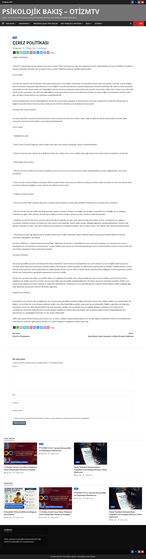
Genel (14, 37)
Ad (14, 395)
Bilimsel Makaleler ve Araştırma (19, 462)
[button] (3, 23)
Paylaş (52, 53)
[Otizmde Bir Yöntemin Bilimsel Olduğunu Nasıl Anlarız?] (20, 498)
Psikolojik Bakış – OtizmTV (50, 11)
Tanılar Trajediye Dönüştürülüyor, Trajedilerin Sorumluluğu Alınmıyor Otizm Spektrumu (90, 469)
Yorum (15, 366)
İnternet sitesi (17, 410)
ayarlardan (77, 556)
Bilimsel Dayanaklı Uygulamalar (14, 506)
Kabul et (102, 555)
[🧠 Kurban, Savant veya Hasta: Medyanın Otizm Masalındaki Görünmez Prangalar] (20, 454)
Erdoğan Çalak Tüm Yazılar (45, 23)
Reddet (114, 555)
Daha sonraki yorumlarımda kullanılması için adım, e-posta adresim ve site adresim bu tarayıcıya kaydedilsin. (52, 418)
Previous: (21, 335)
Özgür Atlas (17, 48)
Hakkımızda (24, 23)
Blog (88, 23)
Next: (110, 335)
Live (141, 23)
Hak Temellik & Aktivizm (71, 23)
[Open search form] (130, 23)
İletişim (98, 23)
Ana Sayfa (10, 23)
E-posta (16, 403)
